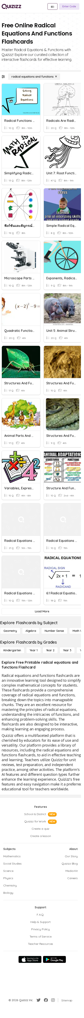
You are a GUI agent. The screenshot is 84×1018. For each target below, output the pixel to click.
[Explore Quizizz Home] (11, 6)
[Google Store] (54, 959)
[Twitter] (38, 1000)
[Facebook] (46, 1000)
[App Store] (30, 959)
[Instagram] (53, 1000)
